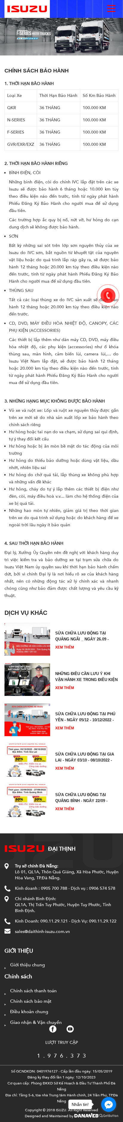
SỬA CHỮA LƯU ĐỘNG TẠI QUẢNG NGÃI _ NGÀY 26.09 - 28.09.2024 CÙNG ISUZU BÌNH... (84, 639)
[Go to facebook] (108, 1104)
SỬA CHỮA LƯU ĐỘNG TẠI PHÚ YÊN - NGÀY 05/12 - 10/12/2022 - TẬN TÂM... (85, 720)
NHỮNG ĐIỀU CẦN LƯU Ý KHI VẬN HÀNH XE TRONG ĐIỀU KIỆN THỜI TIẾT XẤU (86, 679)
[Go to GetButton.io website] (108, 1116)
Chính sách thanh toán (33, 991)
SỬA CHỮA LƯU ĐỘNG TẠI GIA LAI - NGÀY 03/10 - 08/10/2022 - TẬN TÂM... (84, 760)
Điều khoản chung (29, 1012)
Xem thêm (64, 647)
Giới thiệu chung (27, 965)
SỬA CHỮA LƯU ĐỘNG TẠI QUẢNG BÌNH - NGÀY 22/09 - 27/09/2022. (81, 801)
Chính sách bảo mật (30, 1001)
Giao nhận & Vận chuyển (36, 1022)
